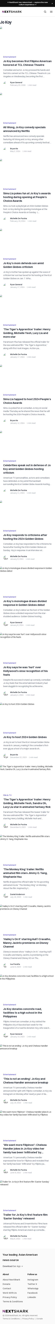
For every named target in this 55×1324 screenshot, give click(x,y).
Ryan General (16, 82)
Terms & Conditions (13, 1301)
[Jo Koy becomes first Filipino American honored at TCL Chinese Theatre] (27, 39)
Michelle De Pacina (18, 218)
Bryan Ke (14, 148)
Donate (6, 1284)
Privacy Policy (10, 1297)
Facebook (33, 1292)
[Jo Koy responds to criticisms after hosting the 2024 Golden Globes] (27, 513)
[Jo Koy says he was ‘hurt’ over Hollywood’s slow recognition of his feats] (27, 645)
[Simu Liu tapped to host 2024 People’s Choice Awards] (27, 377)
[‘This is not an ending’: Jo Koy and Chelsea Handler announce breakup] (27, 1057)
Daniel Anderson (17, 894)
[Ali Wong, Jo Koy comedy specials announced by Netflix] (27, 105)
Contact (7, 1288)
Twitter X (32, 1284)
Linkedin (32, 1297)
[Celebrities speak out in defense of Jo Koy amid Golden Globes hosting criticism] (27, 443)
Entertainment (9, 57)
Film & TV (7, 795)
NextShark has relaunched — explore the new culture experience (27, 3)
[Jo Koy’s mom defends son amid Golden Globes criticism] (27, 241)
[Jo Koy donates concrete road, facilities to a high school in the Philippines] (27, 987)
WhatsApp (33, 1288)
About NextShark (11, 1279)
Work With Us (10, 1292)
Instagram (33, 1279)
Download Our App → (13, 1266)
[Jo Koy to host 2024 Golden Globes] (27, 715)
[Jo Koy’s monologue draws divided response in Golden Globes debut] (27, 579)
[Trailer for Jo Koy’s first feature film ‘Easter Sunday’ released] (27, 1193)
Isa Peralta (15, 964)
